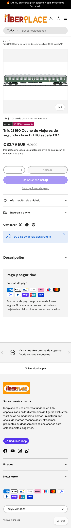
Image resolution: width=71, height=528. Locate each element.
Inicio (5, 41)
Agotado (48, 169)
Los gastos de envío (36, 149)
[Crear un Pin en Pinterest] (33, 224)
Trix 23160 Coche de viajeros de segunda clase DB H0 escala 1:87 (33, 44)
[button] (58, 18)
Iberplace (15, 520)
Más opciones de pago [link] (35, 188)
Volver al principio (35, 368)
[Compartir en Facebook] (27, 224)
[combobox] (35, 30)
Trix (5, 118)
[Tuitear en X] (20, 224)
